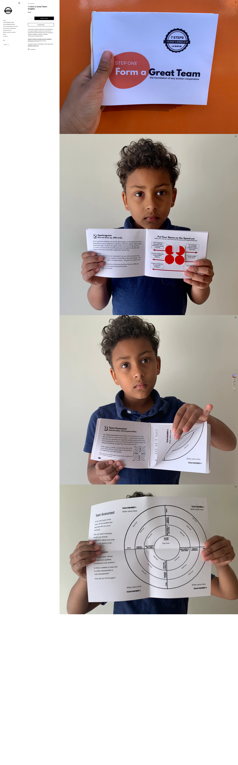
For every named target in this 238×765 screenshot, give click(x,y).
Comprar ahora (40, 24)
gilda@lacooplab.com (33, 45)
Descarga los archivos (33, 40)
